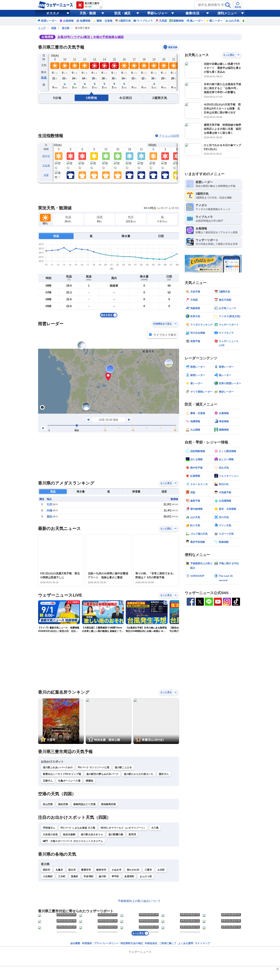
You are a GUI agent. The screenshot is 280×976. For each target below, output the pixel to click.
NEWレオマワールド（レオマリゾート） (123, 827)
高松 (49, 516)
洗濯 (46, 175)
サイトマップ (202, 943)
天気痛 (46, 165)
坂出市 (72, 869)
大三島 (155, 827)
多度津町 (129, 876)
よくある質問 (185, 943)
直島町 (74, 876)
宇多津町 (89, 876)
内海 (49, 510)
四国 (53, 28)
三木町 (62, 876)
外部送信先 (151, 943)
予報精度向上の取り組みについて (139, 901)
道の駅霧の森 (115, 834)
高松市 (46, 869)
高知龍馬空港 (108, 804)
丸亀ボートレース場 (69, 780)
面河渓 (132, 834)
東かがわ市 (133, 869)
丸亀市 (59, 869)
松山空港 (48, 804)
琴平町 (115, 876)
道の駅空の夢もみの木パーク (102, 774)
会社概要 (75, 943)
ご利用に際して (167, 943)
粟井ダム (164, 774)
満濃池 (89, 780)
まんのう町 (146, 876)
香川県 (65, 28)
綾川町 (102, 876)
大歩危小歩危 (50, 834)
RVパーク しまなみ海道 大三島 (78, 827)
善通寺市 (86, 869)
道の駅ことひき (123, 767)
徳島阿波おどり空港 (84, 804)
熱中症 (46, 156)
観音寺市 (101, 869)
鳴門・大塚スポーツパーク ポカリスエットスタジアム (73, 841)
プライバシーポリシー (106, 943)
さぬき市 (117, 869)
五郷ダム (48, 780)
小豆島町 (48, 876)
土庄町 (161, 869)
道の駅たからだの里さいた (139, 774)
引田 (49, 504)
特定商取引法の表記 (132, 943)
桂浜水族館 (69, 834)
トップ (42, 28)
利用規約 (87, 943)
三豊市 (148, 869)
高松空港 (63, 804)
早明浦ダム (49, 827)
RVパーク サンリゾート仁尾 (93, 767)
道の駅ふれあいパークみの (58, 767)
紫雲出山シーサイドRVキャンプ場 (62, 774)
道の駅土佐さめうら (92, 834)
